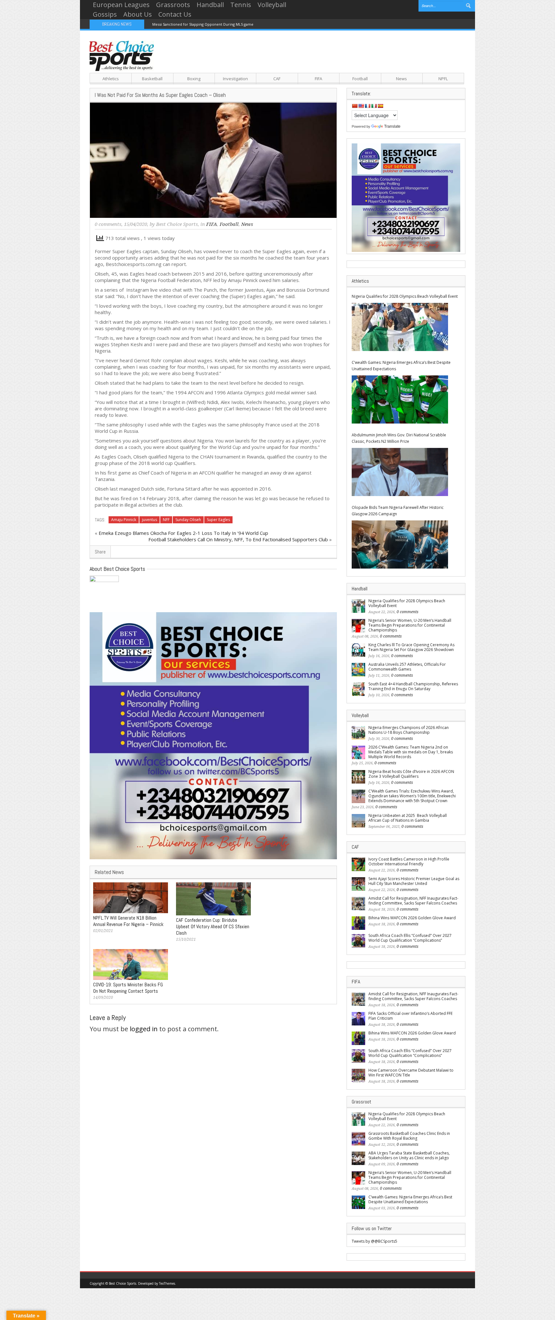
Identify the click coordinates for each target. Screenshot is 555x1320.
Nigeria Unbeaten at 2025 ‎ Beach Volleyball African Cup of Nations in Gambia (407, 818)
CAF (276, 78)
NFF (166, 519)
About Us (137, 14)
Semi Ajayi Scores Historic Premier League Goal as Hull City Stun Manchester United (413, 881)
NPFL (443, 78)
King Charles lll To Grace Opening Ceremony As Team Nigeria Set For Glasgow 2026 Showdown (411, 647)
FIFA (318, 78)
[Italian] (374, 105)
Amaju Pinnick (123, 519)
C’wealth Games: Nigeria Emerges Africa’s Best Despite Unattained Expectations (401, 366)
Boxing (193, 78)
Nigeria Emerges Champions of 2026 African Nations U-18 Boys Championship (408, 730)
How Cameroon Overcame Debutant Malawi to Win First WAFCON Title (411, 1072)
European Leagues (121, 4)
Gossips (105, 14)
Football (360, 78)
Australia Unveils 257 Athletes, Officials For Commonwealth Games (407, 667)
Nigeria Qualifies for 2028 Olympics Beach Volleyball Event (405, 296)
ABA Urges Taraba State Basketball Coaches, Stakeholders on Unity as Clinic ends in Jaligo (409, 1155)
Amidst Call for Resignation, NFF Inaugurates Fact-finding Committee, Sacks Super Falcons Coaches (413, 901)
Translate (392, 126)
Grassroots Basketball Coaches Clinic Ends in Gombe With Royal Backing (409, 1136)
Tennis (240, 4)
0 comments (108, 224)
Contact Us (174, 14)
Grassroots (173, 4)
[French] (367, 105)
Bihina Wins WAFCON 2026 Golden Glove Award (412, 918)
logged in (144, 1028)
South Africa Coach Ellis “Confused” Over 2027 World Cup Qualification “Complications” (410, 938)
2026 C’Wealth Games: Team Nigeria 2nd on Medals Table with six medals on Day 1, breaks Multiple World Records (410, 751)
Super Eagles (218, 519)
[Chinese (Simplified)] (354, 105)
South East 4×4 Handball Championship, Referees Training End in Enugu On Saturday (413, 686)
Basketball (152, 78)
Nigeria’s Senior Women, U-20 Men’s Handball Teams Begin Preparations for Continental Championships (409, 625)
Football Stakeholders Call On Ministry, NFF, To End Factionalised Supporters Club (238, 539)
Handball (210, 4)
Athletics (110, 78)
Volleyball (272, 4)
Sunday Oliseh (188, 519)
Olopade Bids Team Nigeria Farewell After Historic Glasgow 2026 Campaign (398, 511)
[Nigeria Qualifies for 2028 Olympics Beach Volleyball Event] (400, 327)
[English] (361, 105)
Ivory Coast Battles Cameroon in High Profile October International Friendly (408, 861)
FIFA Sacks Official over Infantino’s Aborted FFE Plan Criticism (410, 1016)
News (401, 78)
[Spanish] (380, 105)
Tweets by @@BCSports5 (374, 1241)
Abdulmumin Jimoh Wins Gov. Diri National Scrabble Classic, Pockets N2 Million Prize (399, 438)
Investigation (235, 78)
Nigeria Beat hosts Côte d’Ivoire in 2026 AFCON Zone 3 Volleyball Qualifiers (411, 774)
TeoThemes (167, 1283)
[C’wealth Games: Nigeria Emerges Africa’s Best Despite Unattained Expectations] (400, 399)
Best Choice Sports (177, 224)
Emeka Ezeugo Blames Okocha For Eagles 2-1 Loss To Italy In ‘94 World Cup (183, 533)
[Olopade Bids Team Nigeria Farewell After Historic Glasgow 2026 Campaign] (400, 544)
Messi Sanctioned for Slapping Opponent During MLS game (202, 24)
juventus (149, 519)
